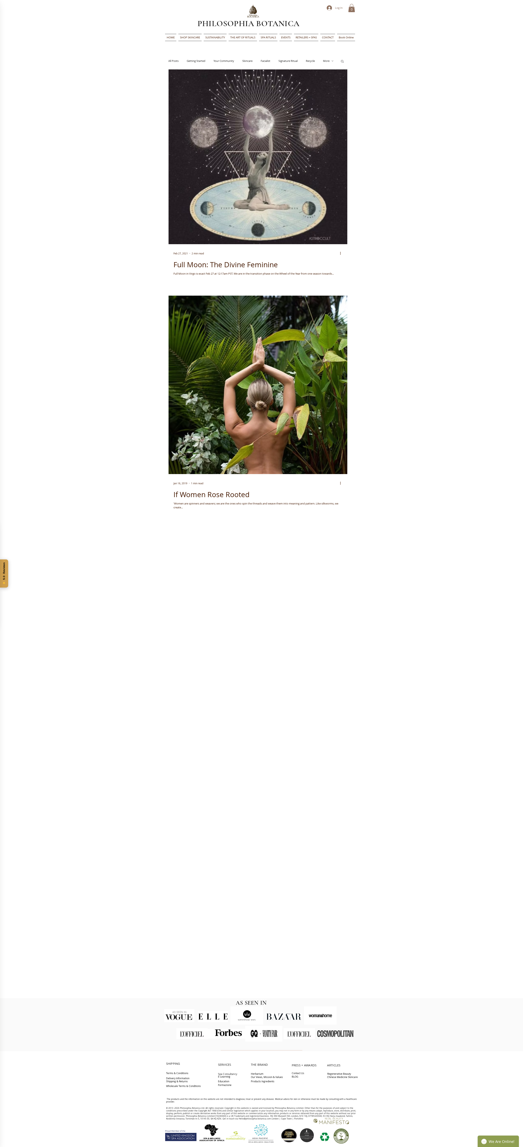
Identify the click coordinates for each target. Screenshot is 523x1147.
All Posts (173, 61)
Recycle (310, 61)
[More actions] (341, 253)
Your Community (223, 61)
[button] (351, 8)
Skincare (247, 61)
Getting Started (196, 61)
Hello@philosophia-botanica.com (255, 1118)
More (326, 61)
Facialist (265, 61)
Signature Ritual (288, 61)
